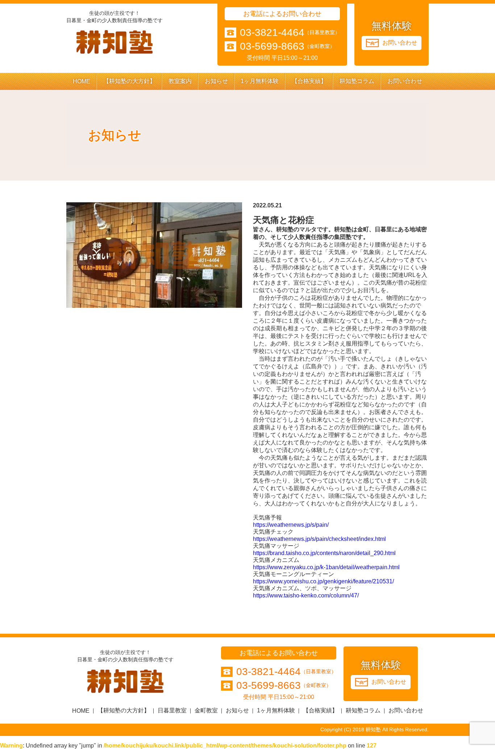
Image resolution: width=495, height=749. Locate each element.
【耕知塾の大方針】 (129, 81)
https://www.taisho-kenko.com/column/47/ (306, 595)
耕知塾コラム (357, 81)
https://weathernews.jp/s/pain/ (291, 525)
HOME (81, 81)
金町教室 (206, 710)
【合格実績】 (309, 81)
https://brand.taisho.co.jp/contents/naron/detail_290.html (324, 553)
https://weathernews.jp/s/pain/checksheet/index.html (319, 539)
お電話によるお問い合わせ (282, 13)
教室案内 (180, 81)
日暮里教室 (172, 710)
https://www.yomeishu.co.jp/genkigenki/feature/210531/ (323, 581)
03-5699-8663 (272, 46)
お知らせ (216, 81)
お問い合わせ (404, 81)
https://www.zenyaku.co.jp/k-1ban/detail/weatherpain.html (326, 567)
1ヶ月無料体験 (260, 81)
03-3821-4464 (272, 33)
